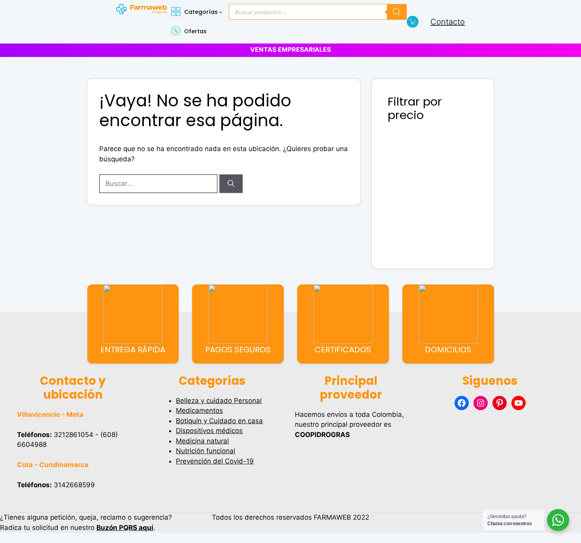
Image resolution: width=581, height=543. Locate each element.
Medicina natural (202, 441)
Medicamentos (199, 410)
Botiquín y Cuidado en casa (219, 421)
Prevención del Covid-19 (215, 461)
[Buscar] (397, 12)
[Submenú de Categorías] (220, 11)
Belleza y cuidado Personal (219, 401)
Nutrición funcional (205, 451)
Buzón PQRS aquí (124, 528)
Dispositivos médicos (209, 431)
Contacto (447, 21)
